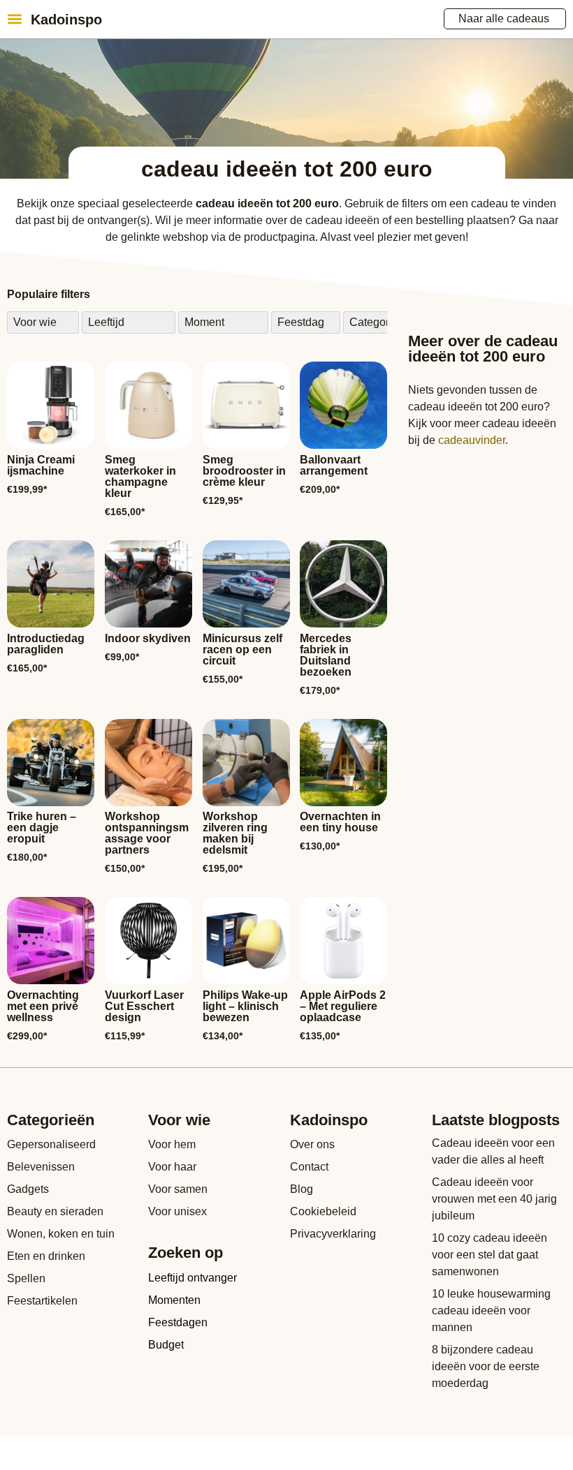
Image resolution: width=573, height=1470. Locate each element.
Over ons (312, 1144)
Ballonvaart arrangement (334, 465)
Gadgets (28, 1189)
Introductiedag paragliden (46, 643)
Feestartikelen (42, 1301)
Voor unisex (177, 1211)
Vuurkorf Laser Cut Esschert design (144, 1006)
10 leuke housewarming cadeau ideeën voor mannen (491, 1310)
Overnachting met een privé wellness (43, 1006)
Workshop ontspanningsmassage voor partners (147, 833)
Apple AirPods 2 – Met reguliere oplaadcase (343, 1006)
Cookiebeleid (323, 1211)
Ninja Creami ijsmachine (41, 465)
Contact (309, 1167)
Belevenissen (41, 1167)
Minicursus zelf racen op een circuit (242, 649)
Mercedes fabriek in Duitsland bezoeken (325, 655)
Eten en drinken (46, 1256)
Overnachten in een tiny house (340, 821)
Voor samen (178, 1189)
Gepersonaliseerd (51, 1144)
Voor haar (172, 1167)
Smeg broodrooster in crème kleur (244, 471)
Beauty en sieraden (55, 1211)
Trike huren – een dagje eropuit (41, 827)
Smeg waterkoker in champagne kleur (140, 476)
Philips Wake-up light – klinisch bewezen (245, 1006)
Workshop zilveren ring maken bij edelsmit (235, 833)
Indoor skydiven (148, 638)
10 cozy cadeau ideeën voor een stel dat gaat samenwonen (489, 1254)
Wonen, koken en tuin (61, 1234)
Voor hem (172, 1144)
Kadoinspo (66, 19)
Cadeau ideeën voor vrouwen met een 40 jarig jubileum (494, 1199)
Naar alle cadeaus (503, 18)
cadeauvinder (471, 440)
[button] (14, 18)
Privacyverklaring (333, 1234)
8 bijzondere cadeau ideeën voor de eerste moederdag (485, 1366)
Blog (301, 1189)
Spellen (26, 1278)
